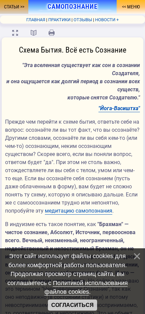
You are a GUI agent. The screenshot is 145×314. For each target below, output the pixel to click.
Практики (59, 19)
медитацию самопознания (78, 211)
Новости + (107, 19)
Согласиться (72, 305)
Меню (133, 6)
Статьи (12, 6)
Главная (35, 19)
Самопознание (72, 6)
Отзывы (83, 19)
